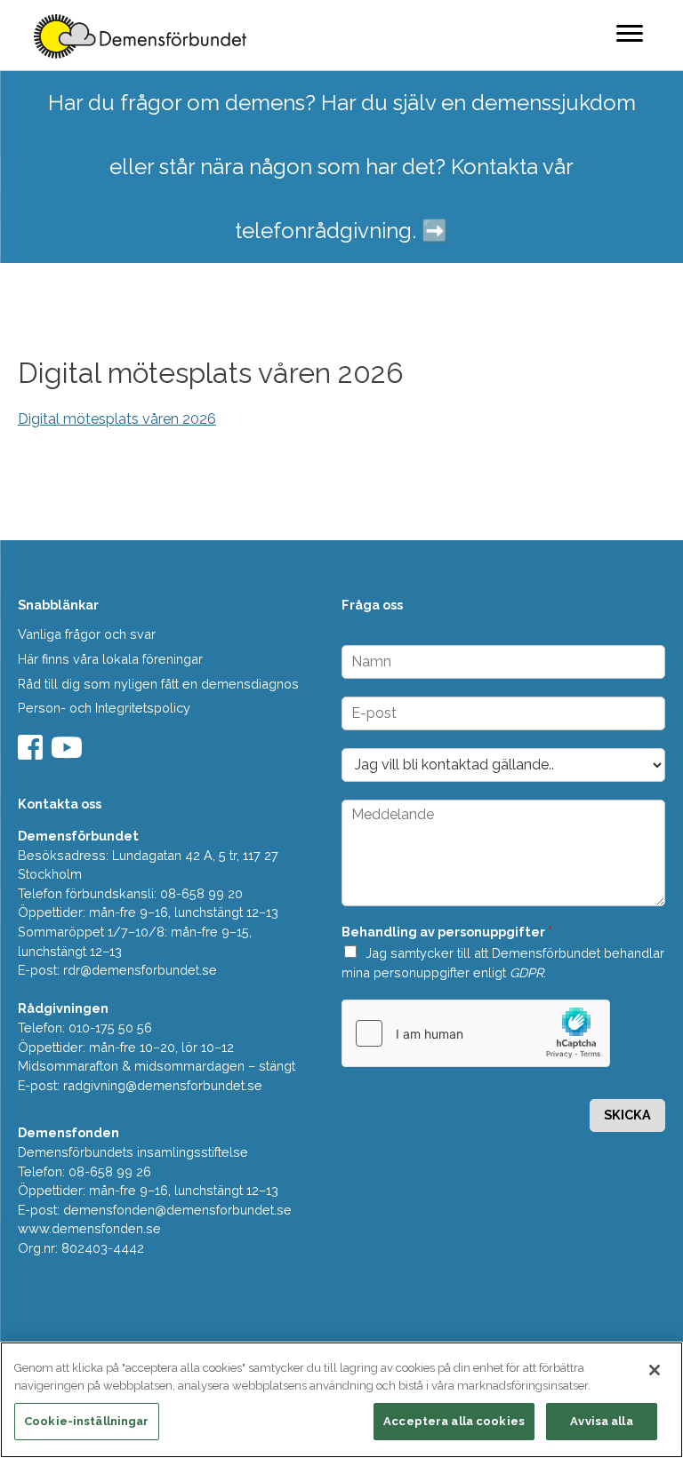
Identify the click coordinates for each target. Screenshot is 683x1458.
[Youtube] (69, 753)
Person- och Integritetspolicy (104, 707)
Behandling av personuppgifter (447, 931)
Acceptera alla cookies (454, 1421)
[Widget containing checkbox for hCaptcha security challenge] (476, 1033)
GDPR (526, 972)
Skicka (627, 1114)
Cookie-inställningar (86, 1421)
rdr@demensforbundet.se (140, 969)
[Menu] (629, 32)
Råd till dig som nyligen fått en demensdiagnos (158, 683)
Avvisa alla (601, 1421)
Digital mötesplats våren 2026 (117, 418)
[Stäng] (654, 1370)
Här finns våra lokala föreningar (110, 658)
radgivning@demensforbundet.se (162, 1085)
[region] (341, 1400)
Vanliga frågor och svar (87, 633)
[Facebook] (32, 753)
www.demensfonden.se (89, 1228)
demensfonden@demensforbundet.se (177, 1209)
